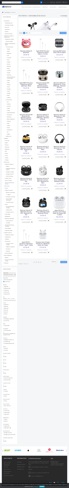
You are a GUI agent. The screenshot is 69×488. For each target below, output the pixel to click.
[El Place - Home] (7, 7)
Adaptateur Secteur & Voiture (10, 169)
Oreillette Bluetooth (9, 343)
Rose (6, 312)
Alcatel (8, 49)
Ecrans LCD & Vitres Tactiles (9, 260)
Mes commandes (7, 462)
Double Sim (9, 114)
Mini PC (6, 31)
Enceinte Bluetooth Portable (10, 207)
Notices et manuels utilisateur (57, 465)
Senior (8, 127)
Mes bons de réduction (9, 475)
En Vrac (6, 320)
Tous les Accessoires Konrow (9, 183)
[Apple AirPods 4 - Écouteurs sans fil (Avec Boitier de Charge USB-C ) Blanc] (59, 202)
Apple (8, 51)
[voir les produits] (7, 450)
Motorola (9, 66)
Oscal (8, 86)
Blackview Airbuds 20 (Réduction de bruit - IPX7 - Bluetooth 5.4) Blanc (43, 181)
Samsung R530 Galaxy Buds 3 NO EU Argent (59, 51)
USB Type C (7, 427)
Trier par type (9, 99)
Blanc (6, 308)
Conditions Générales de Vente (57, 463)
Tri (29, 32)
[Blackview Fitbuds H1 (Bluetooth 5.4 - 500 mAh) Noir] (59, 138)
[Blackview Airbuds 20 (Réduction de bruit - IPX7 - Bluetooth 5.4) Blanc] (43, 170)
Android (9, 104)
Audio (6, 204)
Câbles (7, 166)
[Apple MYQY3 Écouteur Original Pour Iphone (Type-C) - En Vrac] (43, 43)
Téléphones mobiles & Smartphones (9, 36)
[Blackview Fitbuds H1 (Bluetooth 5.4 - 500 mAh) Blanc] (59, 107)
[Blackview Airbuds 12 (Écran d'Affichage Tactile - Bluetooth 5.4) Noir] (43, 202)
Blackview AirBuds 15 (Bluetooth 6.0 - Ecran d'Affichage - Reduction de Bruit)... (59, 85)
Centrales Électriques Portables (9, 226)
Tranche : (5, 298)
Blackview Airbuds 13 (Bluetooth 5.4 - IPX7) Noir (26, 180)
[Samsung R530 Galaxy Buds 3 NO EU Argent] (59, 43)
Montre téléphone (11, 119)
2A (5, 396)
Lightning (7, 412)
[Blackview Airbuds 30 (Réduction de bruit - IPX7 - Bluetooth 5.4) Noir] (26, 138)
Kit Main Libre (8, 432)
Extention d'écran (8, 33)
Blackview (9, 53)
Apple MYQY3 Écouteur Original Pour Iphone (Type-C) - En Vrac (42, 52)
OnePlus (9, 70)
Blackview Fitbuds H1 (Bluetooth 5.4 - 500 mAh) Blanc (59, 116)
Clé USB (8, 222)
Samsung (9, 74)
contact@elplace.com (38, 476)
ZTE (6, 151)
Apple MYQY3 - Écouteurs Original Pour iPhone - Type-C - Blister (26, 243)
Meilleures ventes (21, 466)
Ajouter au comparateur (27, 57)
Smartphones (8, 237)
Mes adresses (7, 469)
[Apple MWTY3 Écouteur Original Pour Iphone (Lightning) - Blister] (26, 75)
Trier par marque (9, 47)
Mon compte (8, 458)
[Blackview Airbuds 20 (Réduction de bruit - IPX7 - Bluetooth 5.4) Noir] (26, 202)
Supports (8, 251)
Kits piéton (7, 186)
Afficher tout (8, 136)
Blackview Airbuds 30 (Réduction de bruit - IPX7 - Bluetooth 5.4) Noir (26, 149)
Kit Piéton (7, 341)
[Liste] (26, 33)
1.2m (5, 391)
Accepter (42, 486)
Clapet (8, 108)
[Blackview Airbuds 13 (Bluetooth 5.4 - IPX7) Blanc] (43, 138)
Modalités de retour (55, 461)
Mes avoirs (6, 466)
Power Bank (7, 214)
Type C (6, 414)
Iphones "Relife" (9, 41)
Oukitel (8, 72)
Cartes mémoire (9, 220)
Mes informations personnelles (7, 472)
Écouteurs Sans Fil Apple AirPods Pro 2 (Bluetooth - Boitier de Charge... (43, 243)
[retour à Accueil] (2, 12)
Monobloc (9, 117)
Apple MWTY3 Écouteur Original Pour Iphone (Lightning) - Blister (26, 84)
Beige (6, 306)
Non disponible (8, 279)
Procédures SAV (54, 462)
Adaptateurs (7, 216)
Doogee (9, 89)
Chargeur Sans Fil (10, 174)
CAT (8, 55)
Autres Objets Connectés (9, 199)
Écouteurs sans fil (10, 212)
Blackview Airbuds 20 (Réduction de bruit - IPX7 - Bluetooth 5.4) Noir (26, 212)
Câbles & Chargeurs (9, 164)
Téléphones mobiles (9, 234)
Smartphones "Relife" (9, 39)
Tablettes (6, 138)
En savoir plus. (36, 486)
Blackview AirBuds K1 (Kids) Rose (26, 51)
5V (5, 401)
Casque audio (9, 210)
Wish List (65, 2)
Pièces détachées (9, 253)
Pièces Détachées (8, 255)
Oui (5, 350)
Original (6, 325)
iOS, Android (7, 330)
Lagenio (9, 194)
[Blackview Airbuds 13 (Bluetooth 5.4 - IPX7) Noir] (26, 170)
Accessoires (6, 162)
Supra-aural (7, 379)
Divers (6, 188)
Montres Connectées (10, 192)
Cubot (8, 91)
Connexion (53, 2)
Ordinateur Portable (9, 25)
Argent (6, 304)
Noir (6, 310)
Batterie (6, 257)
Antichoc (9, 106)
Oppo (8, 82)
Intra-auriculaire (8, 378)
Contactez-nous (20, 469)
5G (7, 132)
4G (7, 101)
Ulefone (9, 97)
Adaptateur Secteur (9, 339)
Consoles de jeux (9, 202)
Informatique (6, 20)
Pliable (8, 134)
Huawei (8, 62)
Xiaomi (8, 80)
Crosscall (9, 57)
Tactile (8, 125)
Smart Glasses (8, 228)
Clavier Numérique (11, 112)
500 (5, 421)
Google (8, 93)
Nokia (8, 68)
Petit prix (9, 121)
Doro (8, 59)
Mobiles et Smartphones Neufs (10, 44)
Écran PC (7, 27)
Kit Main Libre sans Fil (9, 434)
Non (6, 348)
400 (5, 419)
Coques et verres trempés (9, 244)
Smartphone (9, 129)
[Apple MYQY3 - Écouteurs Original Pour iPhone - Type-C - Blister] (26, 234)
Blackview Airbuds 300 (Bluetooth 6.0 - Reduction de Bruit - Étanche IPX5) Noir (26, 117)
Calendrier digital (8, 230)
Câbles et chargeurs (10, 246)
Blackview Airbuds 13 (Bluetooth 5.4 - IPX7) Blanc (43, 148)
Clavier (8, 110)
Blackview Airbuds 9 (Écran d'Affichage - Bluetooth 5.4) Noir (59, 180)
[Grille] (24, 33)
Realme (8, 84)
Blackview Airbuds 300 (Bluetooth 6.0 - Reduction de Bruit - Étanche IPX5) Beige (42, 85)
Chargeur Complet (10, 172)
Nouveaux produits (21, 464)
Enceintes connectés (10, 196)
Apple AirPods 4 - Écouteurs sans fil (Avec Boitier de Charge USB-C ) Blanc (59, 212)
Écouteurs (8, 249)
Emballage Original (9, 318)
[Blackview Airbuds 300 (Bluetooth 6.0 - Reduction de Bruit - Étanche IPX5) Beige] (43, 75)
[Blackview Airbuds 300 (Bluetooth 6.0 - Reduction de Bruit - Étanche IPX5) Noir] (26, 107)
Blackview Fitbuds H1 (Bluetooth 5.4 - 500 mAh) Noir (59, 148)
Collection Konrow (8, 232)
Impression (7, 29)
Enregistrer (59, 2)
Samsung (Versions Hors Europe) (11, 78)
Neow (8, 95)
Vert (5, 313)
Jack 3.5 (6, 410)
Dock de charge (9, 176)
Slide (8, 123)
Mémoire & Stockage (9, 218)
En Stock (7, 281)
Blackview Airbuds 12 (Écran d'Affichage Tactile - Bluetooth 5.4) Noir (43, 212)
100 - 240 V (7, 405)
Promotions (19, 462)
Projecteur (6, 263)
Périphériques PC (8, 23)
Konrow (8, 64)
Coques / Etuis (8, 178)
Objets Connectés (9, 190)
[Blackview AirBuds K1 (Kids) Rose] (26, 43)
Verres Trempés (8, 180)
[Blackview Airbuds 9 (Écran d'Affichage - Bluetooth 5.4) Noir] (59, 170)
